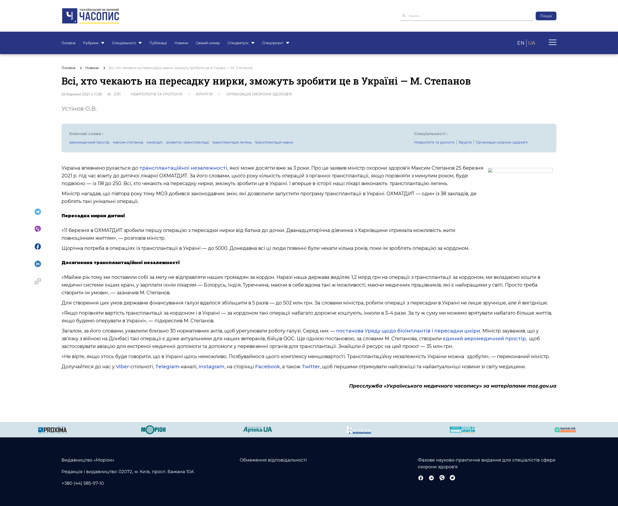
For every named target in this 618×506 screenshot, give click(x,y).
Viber (122, 366)
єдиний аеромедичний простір (484, 338)
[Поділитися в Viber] (38, 229)
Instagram (212, 366)
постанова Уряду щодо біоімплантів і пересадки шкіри (408, 331)
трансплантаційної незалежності (183, 168)
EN (520, 43)
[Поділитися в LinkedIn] (37, 263)
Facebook (267, 366)
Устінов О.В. (79, 108)
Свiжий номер (208, 43)
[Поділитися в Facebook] (38, 246)
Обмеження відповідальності (273, 460)
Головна (68, 43)
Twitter (311, 366)
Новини (181, 43)
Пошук (546, 16)
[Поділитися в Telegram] (37, 211)
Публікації (158, 43)
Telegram (167, 366)
